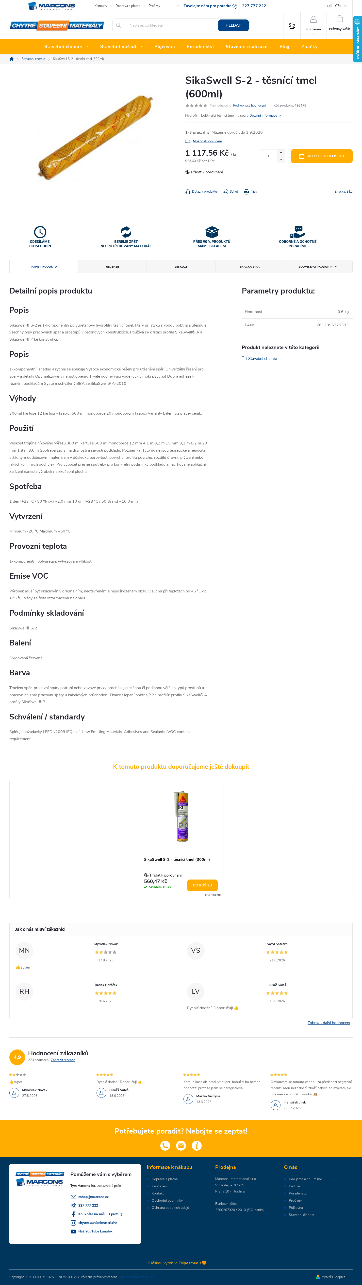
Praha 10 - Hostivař (230, 1191)
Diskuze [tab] (181, 267)
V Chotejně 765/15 (229, 1185)
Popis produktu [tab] (44, 267)
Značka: (344, 191)
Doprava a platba (127, 6)
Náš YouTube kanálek (95, 1231)
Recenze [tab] (112, 267)
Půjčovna (296, 1208)
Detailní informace (263, 115)
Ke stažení (159, 1186)
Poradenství (298, 1193)
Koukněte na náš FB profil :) (100, 1214)
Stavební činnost (301, 1215)
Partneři (295, 1186)
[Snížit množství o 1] (281, 159)
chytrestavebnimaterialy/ (97, 1222)
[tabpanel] (181, 839)
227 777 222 (88, 1205)
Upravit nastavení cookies (137, 1277)
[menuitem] (66, 47)
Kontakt (158, 1193)
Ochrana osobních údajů (170, 1208)
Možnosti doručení (207, 141)
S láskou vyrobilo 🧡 (177, 1263)
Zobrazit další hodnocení (329, 1023)
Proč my (154, 6)
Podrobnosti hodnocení (249, 106)
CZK (338, 6)
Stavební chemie (262, 358)
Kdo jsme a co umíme (305, 1179)
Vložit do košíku (326, 156)
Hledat (233, 25)
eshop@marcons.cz (93, 1196)
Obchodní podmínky (167, 1201)
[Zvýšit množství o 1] (281, 152)
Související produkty (315, 267)
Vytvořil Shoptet (333, 1277)
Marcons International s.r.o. (236, 1178)
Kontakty (101, 6)
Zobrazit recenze (63, 1060)
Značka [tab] (250, 267)
